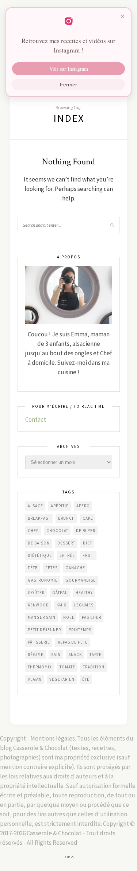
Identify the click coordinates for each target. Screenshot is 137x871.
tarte (96, 654)
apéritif (60, 505)
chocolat (57, 530)
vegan (35, 679)
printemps (80, 629)
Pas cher (91, 617)
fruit (88, 555)
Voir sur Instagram (68, 68)
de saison (39, 543)
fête (33, 567)
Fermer (68, 84)
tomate (67, 666)
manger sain (42, 617)
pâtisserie (39, 642)
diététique (40, 555)
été (86, 679)
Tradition (93, 666)
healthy (84, 592)
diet (87, 543)
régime (35, 654)
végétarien (62, 679)
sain (56, 654)
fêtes (51, 567)
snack (75, 654)
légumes (84, 605)
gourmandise (80, 580)
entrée (67, 555)
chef (33, 530)
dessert (66, 543)
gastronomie (43, 580)
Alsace (35, 505)
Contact (35, 419)
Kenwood (38, 605)
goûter (36, 592)
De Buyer (85, 530)
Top (67, 857)
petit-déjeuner (44, 629)
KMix (61, 605)
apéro (83, 505)
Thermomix (40, 666)
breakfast (39, 518)
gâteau (60, 592)
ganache (75, 567)
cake (88, 518)
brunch (66, 518)
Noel (68, 617)
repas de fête (73, 642)
